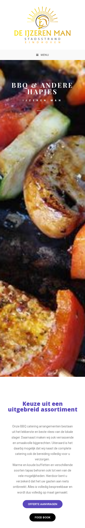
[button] (42, 504)
